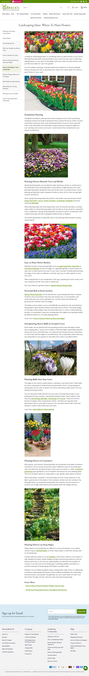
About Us (5, 634)
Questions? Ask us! (53, 636)
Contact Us (28, 654)
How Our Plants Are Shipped (78, 640)
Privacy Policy (72, 671)
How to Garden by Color (10, 55)
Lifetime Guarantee (7, 652)
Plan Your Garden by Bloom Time (11, 49)
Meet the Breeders (7, 649)
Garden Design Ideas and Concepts (11, 75)
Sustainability (6, 646)
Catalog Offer (29, 648)
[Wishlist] (69, 7)
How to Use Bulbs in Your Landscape (11, 68)
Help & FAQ (73, 634)
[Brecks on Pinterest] (83, 2)
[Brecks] (10, 7)
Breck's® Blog (51, 658)
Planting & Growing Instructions (9, 32)
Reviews (4, 637)
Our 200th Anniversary (8, 643)
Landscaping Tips (8, 43)
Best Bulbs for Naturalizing (11, 81)
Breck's (29, 671)
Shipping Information (76, 637)
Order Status (28, 651)
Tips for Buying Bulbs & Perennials (10, 100)
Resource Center (52, 661)
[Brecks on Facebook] (81, 2)
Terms (79, 671)
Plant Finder (28, 645)
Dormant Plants (52, 655)
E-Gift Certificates (30, 637)
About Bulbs (7, 38)
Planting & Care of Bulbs (10, 94)
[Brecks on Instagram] (86, 2)
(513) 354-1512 (75, 1)
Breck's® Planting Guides (55, 652)
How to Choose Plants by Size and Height (11, 61)
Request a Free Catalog (31, 634)
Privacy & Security (75, 643)
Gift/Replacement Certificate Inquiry (30, 641)
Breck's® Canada (6, 640)
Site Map (73, 651)
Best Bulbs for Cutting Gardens (10, 87)
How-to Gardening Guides (55, 639)
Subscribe (82, 611)
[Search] (61, 7)
